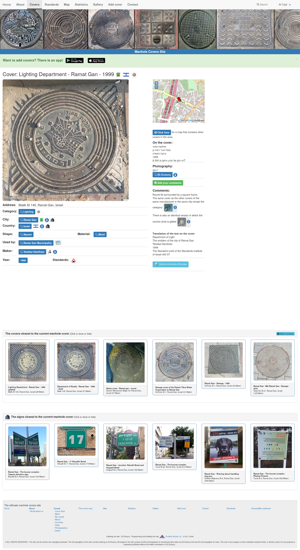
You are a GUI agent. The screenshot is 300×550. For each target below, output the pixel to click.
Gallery (98, 4)
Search (263, 4)
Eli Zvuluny (164, 174)
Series (57, 530)
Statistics (81, 4)
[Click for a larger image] (75, 140)
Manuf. (58, 519)
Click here (163, 132)
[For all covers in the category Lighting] (134, 74)
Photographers (61, 527)
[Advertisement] (150, 297)
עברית (283, 4)
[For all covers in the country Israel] (126, 74)
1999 (23, 260)
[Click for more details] (27, 362)
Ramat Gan (29, 219)
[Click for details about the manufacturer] (55, 251)
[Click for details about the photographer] (175, 174)
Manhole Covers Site (150, 51)
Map (67, 4)
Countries (59, 522)
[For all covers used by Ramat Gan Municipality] (58, 242)
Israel (26, 226)
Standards (52, 4)
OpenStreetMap (186, 120)
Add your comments (169, 182)
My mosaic (59, 516)
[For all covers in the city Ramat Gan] (118, 74)
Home (7, 4)
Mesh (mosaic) (286, 333)
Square (27, 234)
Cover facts (60, 511)
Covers (34, 4)
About (20, 4)
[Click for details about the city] (47, 219)
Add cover (115, 4)
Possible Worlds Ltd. (173, 536)
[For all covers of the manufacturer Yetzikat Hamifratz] (49, 251)
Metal (101, 234)
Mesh (57, 513)
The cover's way (85, 508)
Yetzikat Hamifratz (33, 251)
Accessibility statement (261, 508)
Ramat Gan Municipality (37, 243)
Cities (57, 525)
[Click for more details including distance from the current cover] (175, 207)
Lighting (28, 211)
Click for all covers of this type (173, 263)
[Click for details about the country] (42, 225)
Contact (132, 4)
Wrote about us (36, 511)
